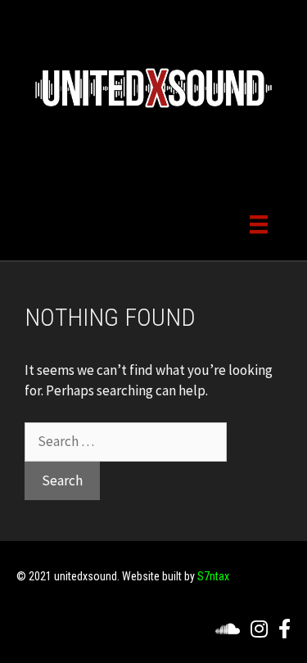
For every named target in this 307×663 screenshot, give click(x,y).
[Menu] (259, 223)
